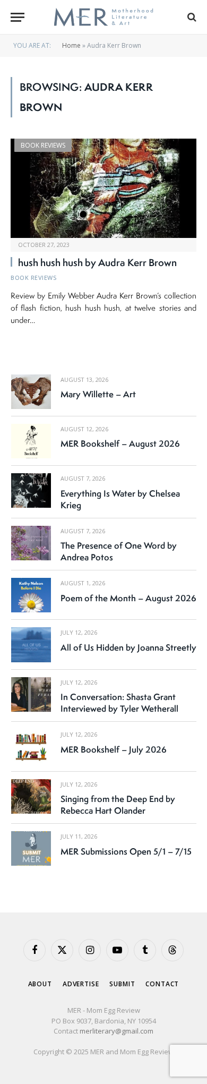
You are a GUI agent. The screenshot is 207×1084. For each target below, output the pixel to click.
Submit (122, 983)
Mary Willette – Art (98, 394)
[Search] (190, 17)
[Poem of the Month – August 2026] (31, 595)
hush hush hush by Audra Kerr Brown (97, 262)
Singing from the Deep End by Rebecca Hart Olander (118, 804)
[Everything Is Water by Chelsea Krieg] (31, 490)
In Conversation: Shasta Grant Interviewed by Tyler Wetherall (119, 702)
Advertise (81, 983)
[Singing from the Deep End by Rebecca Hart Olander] (31, 796)
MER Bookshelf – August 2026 (120, 443)
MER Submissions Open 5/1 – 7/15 (126, 851)
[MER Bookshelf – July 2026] (31, 746)
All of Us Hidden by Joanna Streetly (128, 647)
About (40, 983)
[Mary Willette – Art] (31, 391)
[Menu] (17, 17)
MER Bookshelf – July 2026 (114, 749)
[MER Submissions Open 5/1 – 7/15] (31, 848)
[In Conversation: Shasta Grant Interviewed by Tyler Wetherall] (31, 694)
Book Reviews (43, 145)
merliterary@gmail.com (116, 1031)
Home (71, 45)
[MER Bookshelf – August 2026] (31, 441)
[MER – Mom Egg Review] (103, 17)
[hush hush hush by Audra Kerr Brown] (103, 188)
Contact (162, 983)
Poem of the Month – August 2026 (128, 598)
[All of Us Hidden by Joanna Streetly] (31, 644)
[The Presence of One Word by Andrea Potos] (31, 543)
